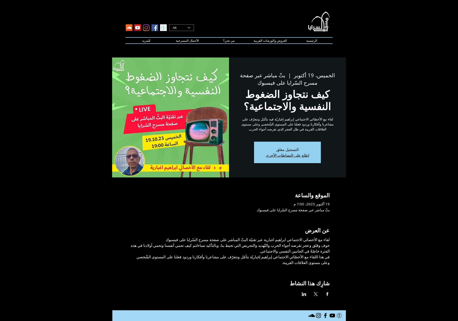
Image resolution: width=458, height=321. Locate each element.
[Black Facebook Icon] (325, 315)
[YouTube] (137, 27)
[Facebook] (154, 27)
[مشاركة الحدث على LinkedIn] (304, 294)
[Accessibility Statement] (163, 27)
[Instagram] (146, 27)
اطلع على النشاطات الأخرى (287, 155)
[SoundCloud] (129, 27)
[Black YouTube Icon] (332, 315)
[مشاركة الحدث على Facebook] (327, 294)
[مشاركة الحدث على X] (315, 294)
